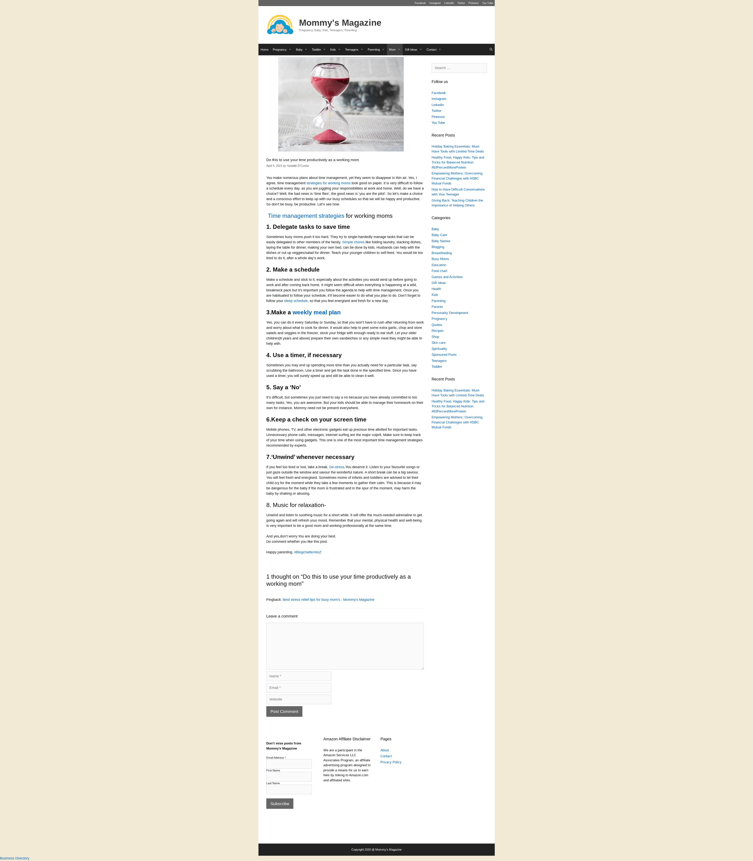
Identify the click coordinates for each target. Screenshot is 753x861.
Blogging (438, 247)
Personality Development (450, 313)
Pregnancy (280, 49)
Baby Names (441, 241)
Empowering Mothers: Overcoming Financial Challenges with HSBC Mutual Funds (457, 178)
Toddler (316, 49)
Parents (437, 307)
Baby (299, 49)
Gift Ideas (411, 49)
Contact (432, 49)
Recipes (438, 331)
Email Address (276, 757)
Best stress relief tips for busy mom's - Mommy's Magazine (328, 600)
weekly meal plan (317, 312)
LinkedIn (449, 3)
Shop (435, 337)
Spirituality (439, 349)
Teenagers (351, 49)
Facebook (420, 3)
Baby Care (439, 235)
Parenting (374, 49)
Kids (333, 49)
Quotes (437, 325)
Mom (392, 49)
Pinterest (473, 3)
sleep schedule (296, 301)
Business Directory (14, 858)
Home (264, 49)
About (384, 750)
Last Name (273, 783)
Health (436, 289)
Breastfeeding (442, 253)
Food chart (439, 271)
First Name (273, 770)
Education (439, 265)
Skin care (439, 343)
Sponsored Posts (444, 355)
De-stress (336, 467)
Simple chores (353, 242)
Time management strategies (306, 216)
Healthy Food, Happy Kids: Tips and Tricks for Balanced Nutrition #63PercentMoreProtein (458, 162)
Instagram (435, 3)
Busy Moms (440, 259)
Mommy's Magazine (340, 23)
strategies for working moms (328, 183)
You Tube (487, 3)
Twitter (461, 3)
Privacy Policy (391, 762)
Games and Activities (447, 277)
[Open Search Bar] (491, 49)
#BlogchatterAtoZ (307, 552)
